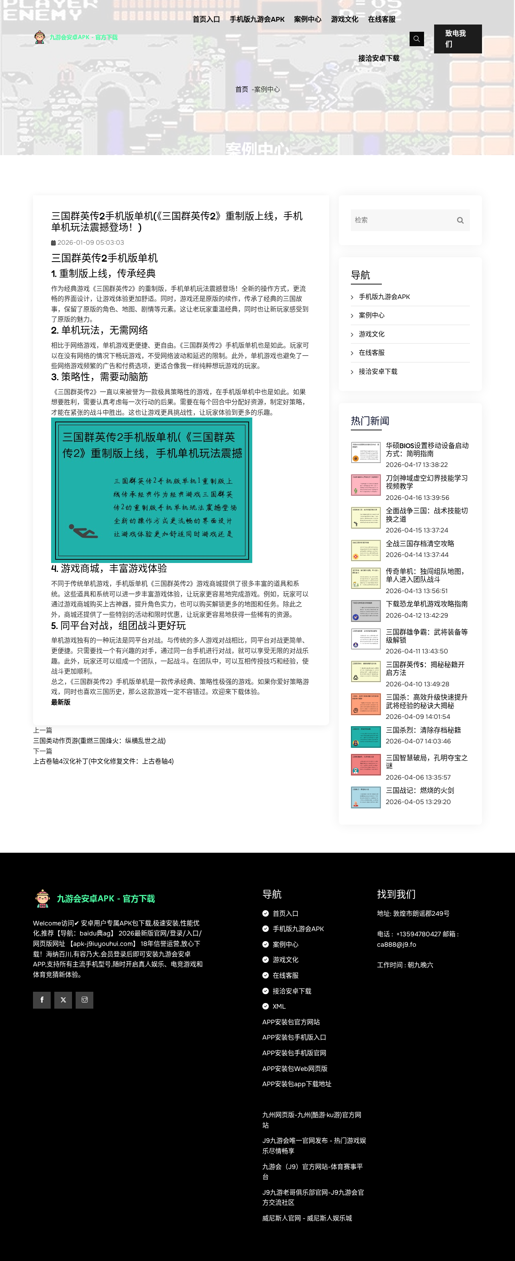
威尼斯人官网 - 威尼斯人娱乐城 (307, 1218)
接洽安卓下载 (379, 58)
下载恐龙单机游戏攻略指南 (427, 604)
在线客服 (382, 19)
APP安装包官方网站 (291, 1022)
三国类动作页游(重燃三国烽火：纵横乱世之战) (99, 741)
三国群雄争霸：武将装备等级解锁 (427, 636)
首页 (241, 89)
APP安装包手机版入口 (294, 1037)
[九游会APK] (85, 37)
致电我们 (455, 39)
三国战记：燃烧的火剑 (420, 790)
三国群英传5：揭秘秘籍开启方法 (425, 668)
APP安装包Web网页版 (295, 1068)
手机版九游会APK (257, 19)
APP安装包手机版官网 (294, 1053)
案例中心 (307, 19)
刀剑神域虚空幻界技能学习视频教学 (427, 482)
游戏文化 (344, 19)
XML (278, 1006)
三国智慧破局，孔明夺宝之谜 (427, 761)
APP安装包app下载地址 (297, 1084)
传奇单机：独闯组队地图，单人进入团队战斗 (427, 575)
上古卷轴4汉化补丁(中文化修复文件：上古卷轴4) (103, 761)
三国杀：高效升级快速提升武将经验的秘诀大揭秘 (427, 701)
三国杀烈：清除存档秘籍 (423, 730)
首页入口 (206, 19)
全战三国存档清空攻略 (420, 543)
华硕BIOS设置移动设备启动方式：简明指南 (427, 449)
